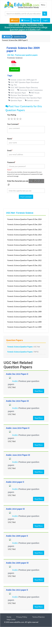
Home (9, 617)
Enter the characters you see (17, 181)
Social (15, 20)
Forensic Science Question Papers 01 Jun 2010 (24, 301)
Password (11, 162)
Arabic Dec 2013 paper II (17, 589)
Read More (39, 391)
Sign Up (36, 20)
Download (14, 69)
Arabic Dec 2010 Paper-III (17, 401)
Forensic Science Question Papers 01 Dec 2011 (24, 281)
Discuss (26, 20)
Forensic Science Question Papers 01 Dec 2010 (24, 291)
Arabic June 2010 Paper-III (18, 455)
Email (10, 150)
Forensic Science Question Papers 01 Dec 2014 (24, 219)
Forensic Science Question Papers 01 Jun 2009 (24, 322)
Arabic (15, 381)
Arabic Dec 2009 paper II (17, 535)
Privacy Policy (21, 617)
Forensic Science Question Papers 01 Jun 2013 (24, 240)
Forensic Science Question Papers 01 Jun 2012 (24, 270)
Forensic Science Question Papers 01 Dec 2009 (24, 311)
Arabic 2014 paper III (15, 508)
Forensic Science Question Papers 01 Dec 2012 (24, 260)
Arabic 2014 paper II (15, 481)
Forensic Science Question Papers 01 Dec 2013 (24, 229)
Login (45, 20)
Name (9, 138)
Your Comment (13, 124)
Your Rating (11, 115)
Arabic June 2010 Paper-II (17, 428)
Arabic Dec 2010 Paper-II (17, 374)
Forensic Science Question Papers (20, 346)
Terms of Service (38, 617)
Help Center (11, 619)
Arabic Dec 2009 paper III (17, 562)
